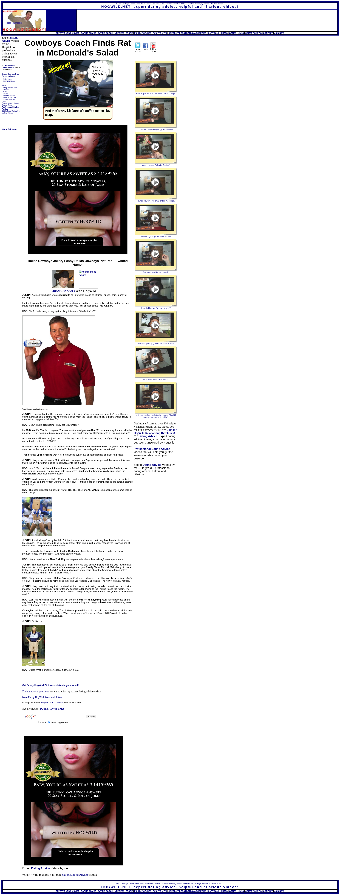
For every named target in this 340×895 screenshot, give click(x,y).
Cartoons (5, 90)
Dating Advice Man (9, 88)
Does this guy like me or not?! (156, 272)
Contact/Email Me (9, 97)
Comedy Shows (8, 95)
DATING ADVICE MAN (196, 33)
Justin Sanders (63, 291)
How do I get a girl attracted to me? (156, 236)
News (4, 86)
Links (4, 101)
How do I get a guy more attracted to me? (156, 344)
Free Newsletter (8, 99)
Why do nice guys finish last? (155, 379)
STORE (129, 33)
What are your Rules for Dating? (156, 165)
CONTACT (268, 33)
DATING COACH (105, 33)
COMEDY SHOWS (253, 33)
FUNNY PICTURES (142, 33)
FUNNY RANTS (160, 33)
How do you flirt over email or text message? (156, 201)
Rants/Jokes (7, 80)
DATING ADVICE (88, 33)
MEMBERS (119, 33)
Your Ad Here (9, 129)
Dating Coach (7, 105)
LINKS (241, 33)
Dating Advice (10, 39)
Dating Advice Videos (10, 103)
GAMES (232, 33)
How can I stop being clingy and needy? (156, 129)
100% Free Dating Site (11, 111)
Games (5, 93)
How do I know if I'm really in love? (156, 308)
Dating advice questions (35, 691)
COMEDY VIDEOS (176, 33)
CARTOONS (213, 33)
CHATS (224, 33)
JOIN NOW (279, 33)
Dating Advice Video (52, 708)
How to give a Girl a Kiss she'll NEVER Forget (155, 94)
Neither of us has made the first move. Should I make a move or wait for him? (156, 416)
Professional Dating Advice (9, 66)
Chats (4, 91)
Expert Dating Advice (10, 74)
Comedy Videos (8, 82)
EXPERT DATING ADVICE (68, 33)
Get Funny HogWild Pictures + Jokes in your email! (50, 685)
